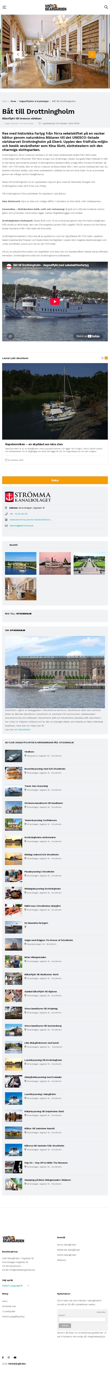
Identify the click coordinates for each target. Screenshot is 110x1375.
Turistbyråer (8, 1311)
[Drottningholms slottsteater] (13, 841)
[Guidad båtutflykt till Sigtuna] (13, 995)
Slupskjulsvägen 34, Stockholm (41, 944)
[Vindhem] (13, 755)
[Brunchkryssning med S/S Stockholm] (13, 773)
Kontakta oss (9, 1306)
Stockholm (24, 729)
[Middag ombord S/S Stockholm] (13, 858)
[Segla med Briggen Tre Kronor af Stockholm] (13, 944)
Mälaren (61, 1260)
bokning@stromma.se (21, 525)
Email (62, 1315)
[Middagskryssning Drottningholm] (13, 892)
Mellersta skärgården (68, 1249)
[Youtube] (15, 1357)
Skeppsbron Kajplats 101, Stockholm (44, 756)
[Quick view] (98, 436)
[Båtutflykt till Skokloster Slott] (13, 978)
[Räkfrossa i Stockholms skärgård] (13, 910)
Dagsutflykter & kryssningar (34, 101)
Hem (4, 101)
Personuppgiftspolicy (13, 1316)
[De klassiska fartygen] (13, 927)
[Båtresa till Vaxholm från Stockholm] (13, 1149)
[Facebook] (3, 1357)
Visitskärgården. (17, 1363)
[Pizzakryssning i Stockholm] (13, 875)
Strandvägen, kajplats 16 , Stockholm (44, 1047)
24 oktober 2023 (15, 460)
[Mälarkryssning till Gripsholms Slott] (13, 1115)
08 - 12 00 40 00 (19, 513)
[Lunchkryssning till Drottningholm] (13, 1064)
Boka (55, 480)
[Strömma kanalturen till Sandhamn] (13, 807)
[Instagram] (9, 1357)
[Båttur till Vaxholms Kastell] (13, 1132)
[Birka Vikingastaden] (13, 961)
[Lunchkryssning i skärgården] (13, 1098)
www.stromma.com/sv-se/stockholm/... (31, 519)
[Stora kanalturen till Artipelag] (13, 1012)
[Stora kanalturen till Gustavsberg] (13, 1029)
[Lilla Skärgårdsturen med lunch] (13, 1047)
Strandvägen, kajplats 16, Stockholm (44, 773)
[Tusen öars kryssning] (13, 790)
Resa (13, 101)
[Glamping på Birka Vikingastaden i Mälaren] (13, 1184)
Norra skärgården (66, 1244)
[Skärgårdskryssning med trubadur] (13, 1081)
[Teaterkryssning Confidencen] (13, 824)
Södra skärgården (66, 1255)
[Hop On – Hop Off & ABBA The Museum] (13, 1167)
